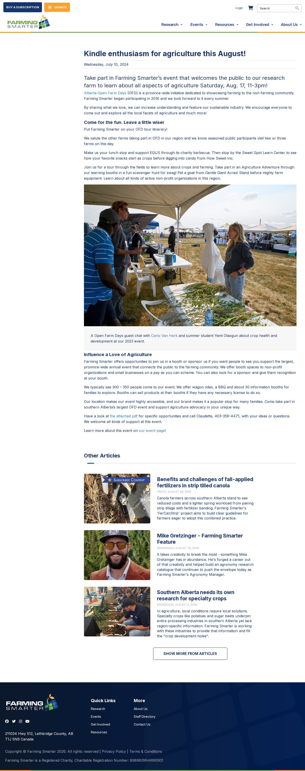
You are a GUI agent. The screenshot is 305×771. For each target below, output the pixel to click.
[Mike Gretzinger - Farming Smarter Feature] (117, 555)
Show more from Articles (190, 653)
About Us (289, 24)
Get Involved (257, 24)
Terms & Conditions (145, 751)
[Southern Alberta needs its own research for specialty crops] (117, 611)
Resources (224, 24)
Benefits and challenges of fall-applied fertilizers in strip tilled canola (205, 482)
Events (196, 24)
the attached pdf (124, 416)
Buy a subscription (22, 7)
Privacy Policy (114, 751)
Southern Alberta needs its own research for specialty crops (195, 595)
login (239, 8)
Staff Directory (144, 716)
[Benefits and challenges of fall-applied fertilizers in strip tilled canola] (117, 498)
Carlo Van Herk (164, 335)
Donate (60, 7)
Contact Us (142, 724)
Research (169, 24)
